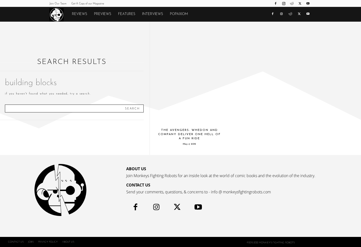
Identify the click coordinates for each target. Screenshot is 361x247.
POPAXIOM (179, 14)
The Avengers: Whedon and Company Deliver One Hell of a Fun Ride (189, 134)
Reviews (79, 14)
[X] (300, 3)
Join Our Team (58, 3)
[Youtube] (308, 3)
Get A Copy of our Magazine (87, 3)
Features (126, 14)
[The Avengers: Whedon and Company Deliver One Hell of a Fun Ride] (189, 72)
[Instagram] (283, 3)
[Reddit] (291, 3)
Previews (102, 14)
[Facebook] (275, 3)
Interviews (152, 14)
